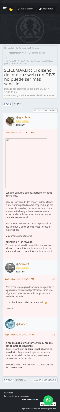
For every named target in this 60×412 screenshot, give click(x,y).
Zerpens (44, 409)
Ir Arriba (8, 380)
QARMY (52, 409)
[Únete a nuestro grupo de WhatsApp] (48, 400)
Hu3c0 (23, 324)
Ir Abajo (8, 104)
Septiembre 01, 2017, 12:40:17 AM (19, 132)
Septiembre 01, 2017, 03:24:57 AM (19, 279)
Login (42, 248)
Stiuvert (24, 264)
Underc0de (8, 393)
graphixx (24, 117)
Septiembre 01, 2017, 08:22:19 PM (19, 334)
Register (31, 248)
